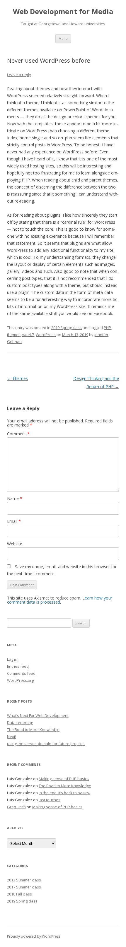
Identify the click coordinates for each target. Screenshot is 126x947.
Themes (17, 378)
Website (14, 544)
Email (14, 521)
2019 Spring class (66, 327)
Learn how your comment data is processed (59, 600)
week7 (28, 334)
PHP (107, 327)
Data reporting (20, 722)
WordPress (46, 334)
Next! (11, 736)
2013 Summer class (24, 880)
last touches (49, 799)
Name (14, 498)
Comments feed (21, 673)
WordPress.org (20, 680)
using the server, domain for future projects (46, 743)
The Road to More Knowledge (33, 729)
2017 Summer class (24, 887)
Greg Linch (16, 806)
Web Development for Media (63, 11)
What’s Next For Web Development (38, 715)
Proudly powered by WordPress (33, 936)
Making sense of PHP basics (64, 778)
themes (14, 334)
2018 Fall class (19, 894)
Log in (12, 659)
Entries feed (18, 666)
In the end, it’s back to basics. (64, 792)
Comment (18, 433)
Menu (63, 38)
